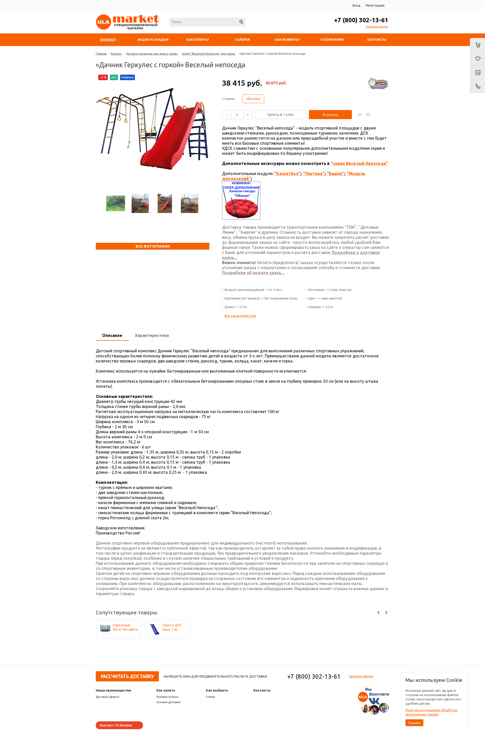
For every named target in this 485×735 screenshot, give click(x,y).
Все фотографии (153, 246)
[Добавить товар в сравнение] (360, 115)
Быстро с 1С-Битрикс (116, 725)
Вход (356, 5)
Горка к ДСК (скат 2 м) (172, 627)
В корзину (330, 114)
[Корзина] (477, 45)
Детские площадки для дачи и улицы (152, 53)
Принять (414, 723)
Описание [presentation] (112, 335)
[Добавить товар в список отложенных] (368, 115)
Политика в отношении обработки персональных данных (431, 712)
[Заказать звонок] (477, 86)
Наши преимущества (113, 690)
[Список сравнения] (477, 73)
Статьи (210, 696)
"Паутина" (314, 173)
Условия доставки (168, 702)
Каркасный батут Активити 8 (125, 627)
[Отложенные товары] (477, 59)
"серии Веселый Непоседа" (359, 163)
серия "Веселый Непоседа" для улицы (208, 53)
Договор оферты (107, 696)
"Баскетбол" (287, 173)
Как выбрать (217, 690)
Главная (101, 53)
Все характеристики (240, 315)
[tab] (112, 335)
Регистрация (375, 5)
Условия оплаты (167, 696)
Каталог (116, 53)
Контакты (262, 690)
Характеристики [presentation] (152, 335)
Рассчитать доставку (127, 676)
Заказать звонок (377, 26)
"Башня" (336, 173)
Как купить (165, 690)
